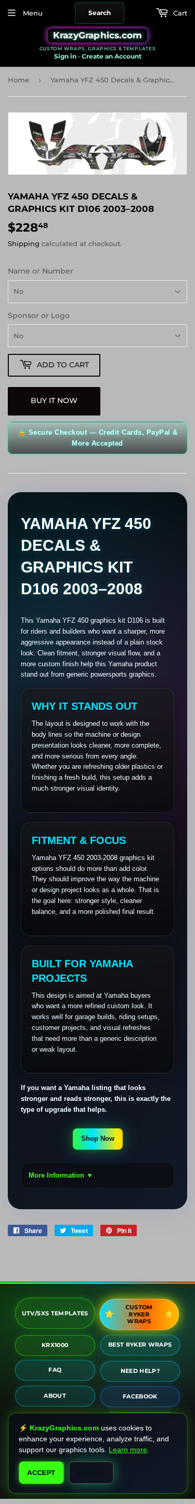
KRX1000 (55, 1343)
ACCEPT (41, 1472)
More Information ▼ (61, 1175)
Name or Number (40, 271)
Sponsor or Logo (39, 315)
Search (99, 13)
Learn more (128, 1449)
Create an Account (111, 56)
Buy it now (54, 400)
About (55, 1396)
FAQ (54, 1370)
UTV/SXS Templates (55, 1313)
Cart (179, 13)
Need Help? (140, 1369)
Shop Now (97, 1138)
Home (18, 80)
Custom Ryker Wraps (140, 1314)
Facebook (140, 1395)
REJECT (91, 1472)
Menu (32, 13)
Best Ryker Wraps (140, 1344)
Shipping (24, 243)
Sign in (65, 56)
